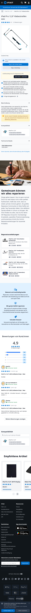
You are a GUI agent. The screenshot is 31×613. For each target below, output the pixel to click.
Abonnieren (25, 563)
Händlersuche (20, 517)
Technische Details (6, 141)
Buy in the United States (15, 64)
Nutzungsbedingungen (7, 534)
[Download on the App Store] (22, 528)
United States (7, 610)
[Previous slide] (13, 494)
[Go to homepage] (9, 2)
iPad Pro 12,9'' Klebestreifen (21, 11)
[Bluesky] (22, 579)
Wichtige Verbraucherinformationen (8, 545)
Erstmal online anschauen (10, 566)
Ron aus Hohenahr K (11, 382)
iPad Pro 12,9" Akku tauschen (17, 262)
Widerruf (3, 537)
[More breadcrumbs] (2, 11)
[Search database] (22, 2)
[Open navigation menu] (1, 2)
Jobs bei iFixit (4, 514)
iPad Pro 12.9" (8, 11)
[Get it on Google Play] (22, 533)
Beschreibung (5, 103)
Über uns (3, 507)
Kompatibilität (5, 125)
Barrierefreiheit (5, 527)
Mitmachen (19, 512)
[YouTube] (16, 579)
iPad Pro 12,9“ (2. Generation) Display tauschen (17, 273)
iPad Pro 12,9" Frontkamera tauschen (16, 251)
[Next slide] (17, 494)
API (2, 517)
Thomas (8, 400)
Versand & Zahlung (6, 542)
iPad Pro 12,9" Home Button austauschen (16, 239)
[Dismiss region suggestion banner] (29, 603)
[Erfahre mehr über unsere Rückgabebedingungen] (17, 96)
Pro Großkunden (20, 514)
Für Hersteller (19, 519)
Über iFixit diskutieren (7, 512)
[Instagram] (12, 579)
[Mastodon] (19, 579)
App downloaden (21, 524)
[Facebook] (6, 579)
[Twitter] (9, 579)
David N (8, 366)
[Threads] (25, 579)
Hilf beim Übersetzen (14, 574)
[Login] (29, 2)
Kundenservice (5, 509)
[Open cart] (25, 2)
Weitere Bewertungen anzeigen (16, 419)
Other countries (22, 610)
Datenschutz (4, 532)
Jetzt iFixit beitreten (21, 76)
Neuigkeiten (19, 509)
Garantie (3, 539)
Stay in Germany (15, 68)
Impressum (4, 529)
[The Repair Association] (28, 579)
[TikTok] (3, 579)
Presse (18, 507)
